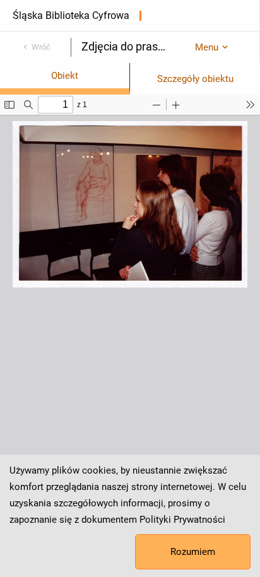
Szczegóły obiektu (195, 79)
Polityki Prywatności (182, 519)
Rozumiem (192, 551)
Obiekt (64, 75)
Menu (206, 47)
